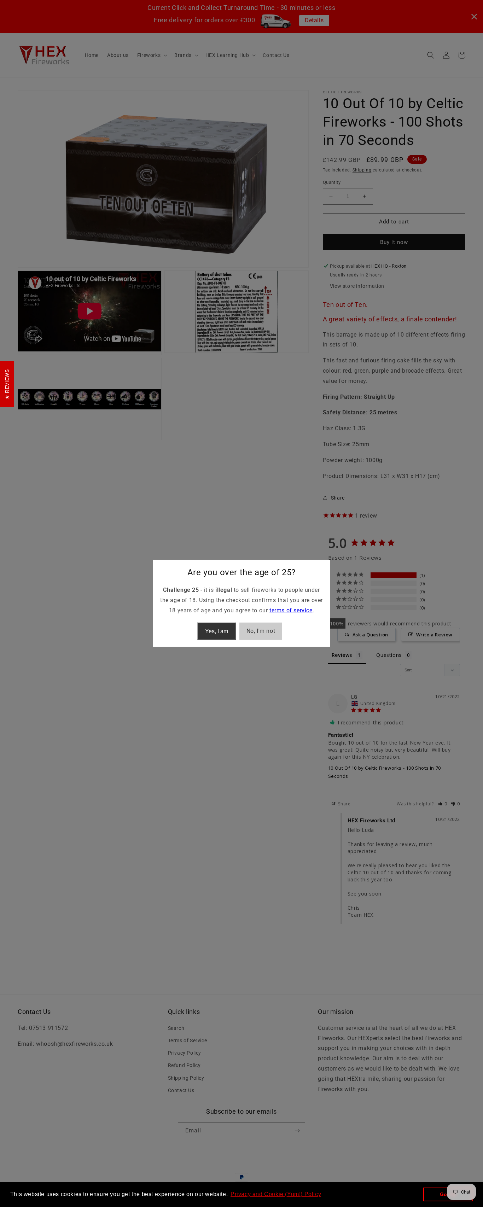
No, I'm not (260, 631)
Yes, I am (216, 631)
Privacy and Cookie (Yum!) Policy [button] (276, 1194)
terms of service (291, 610)
